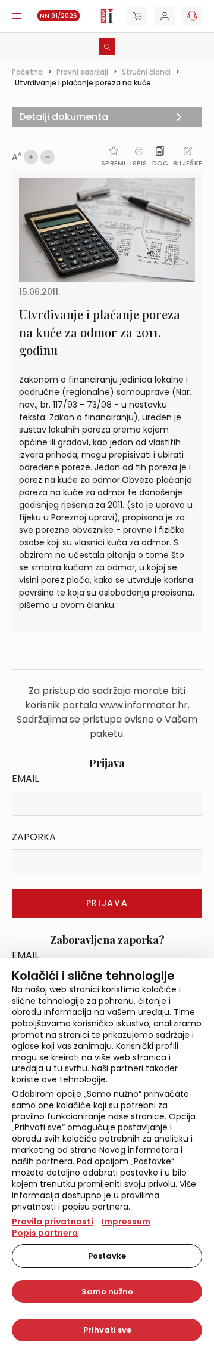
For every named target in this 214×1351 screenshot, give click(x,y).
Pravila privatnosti (52, 1221)
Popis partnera (45, 1233)
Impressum (126, 1221)
